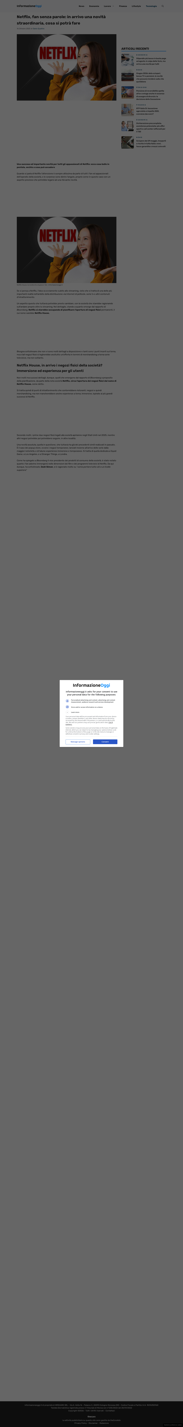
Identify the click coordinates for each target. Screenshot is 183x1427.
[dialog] (91, 713)
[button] (91, 712)
